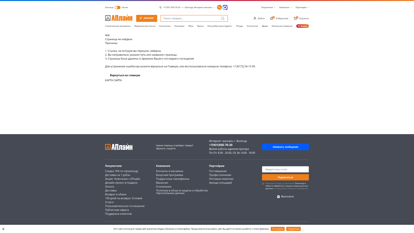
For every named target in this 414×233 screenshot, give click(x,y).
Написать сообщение (285, 146)
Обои (190, 26)
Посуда (239, 26)
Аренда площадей (220, 182)
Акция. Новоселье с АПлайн (122, 179)
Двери (265, 26)
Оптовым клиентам (221, 179)
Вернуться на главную (125, 75)
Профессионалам (220, 175)
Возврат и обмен (115, 194)
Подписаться (285, 177)
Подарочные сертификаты (172, 179)
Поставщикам (218, 171)
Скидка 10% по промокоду (121, 171)
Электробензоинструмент (219, 26)
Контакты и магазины (169, 171)
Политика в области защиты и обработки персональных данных (182, 192)
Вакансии (162, 182)
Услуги (109, 202)
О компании (163, 186)
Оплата (109, 186)
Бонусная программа (169, 175)
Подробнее (293, 228)
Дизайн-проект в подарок (121, 182)
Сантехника (164, 26)
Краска (200, 26)
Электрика (179, 26)
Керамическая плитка (144, 26)
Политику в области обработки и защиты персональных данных (287, 186)
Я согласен (277, 228)
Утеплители (252, 26)
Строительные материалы (118, 26)
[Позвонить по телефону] (219, 7)
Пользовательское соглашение (125, 206)
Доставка (111, 190)
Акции (303, 26)
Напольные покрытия (282, 26)
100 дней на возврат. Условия (123, 198)
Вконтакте (287, 196)
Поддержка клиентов (118, 214)
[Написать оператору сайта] (225, 7)
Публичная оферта (117, 210)
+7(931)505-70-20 (220, 145)
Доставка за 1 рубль (117, 175)
